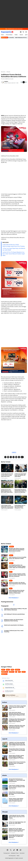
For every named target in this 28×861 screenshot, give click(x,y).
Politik (16, 34)
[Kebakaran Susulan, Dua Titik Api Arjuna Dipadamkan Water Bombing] (4, 583)
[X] (11, 457)
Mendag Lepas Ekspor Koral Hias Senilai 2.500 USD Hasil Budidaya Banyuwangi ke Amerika (16, 550)
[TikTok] (14, 850)
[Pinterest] (16, 457)
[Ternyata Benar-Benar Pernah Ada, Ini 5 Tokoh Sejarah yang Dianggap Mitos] (5, 751)
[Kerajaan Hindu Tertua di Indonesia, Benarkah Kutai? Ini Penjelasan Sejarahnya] (5, 764)
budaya (11, 563)
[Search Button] (23, 32)
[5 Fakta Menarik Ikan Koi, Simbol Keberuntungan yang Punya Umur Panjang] (7, 468)
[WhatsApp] (19, 457)
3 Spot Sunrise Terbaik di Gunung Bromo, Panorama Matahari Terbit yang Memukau (17, 786)
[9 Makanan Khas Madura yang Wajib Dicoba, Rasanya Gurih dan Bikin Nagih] (5, 708)
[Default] (24, 82)
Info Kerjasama (12, 855)
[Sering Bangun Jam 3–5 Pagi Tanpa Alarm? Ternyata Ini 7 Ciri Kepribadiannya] (21, 500)
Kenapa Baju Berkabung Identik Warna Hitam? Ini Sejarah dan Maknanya (20, 491)
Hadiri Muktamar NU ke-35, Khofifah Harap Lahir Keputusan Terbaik (17, 558)
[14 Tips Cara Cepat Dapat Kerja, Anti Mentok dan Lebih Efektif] (21, 468)
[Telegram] (13, 457)
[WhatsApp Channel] (20, 850)
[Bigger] (26, 82)
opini (11, 588)
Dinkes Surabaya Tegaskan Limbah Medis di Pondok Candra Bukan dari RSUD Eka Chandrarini (17, 575)
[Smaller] (21, 82)
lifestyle (14, 452)
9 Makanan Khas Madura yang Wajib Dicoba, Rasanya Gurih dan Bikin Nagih (17, 707)
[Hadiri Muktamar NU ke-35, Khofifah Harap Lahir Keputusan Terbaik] (4, 557)
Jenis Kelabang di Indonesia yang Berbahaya (14, 614)
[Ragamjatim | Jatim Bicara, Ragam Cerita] (7, 32)
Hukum (21, 34)
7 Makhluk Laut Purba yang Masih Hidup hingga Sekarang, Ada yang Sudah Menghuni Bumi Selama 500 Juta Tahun (17, 744)
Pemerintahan (9, 34)
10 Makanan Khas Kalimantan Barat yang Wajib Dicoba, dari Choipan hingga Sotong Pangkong (17, 720)
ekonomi (11, 546)
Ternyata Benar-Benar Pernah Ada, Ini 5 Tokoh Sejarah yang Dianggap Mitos (17, 750)
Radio (18, 855)
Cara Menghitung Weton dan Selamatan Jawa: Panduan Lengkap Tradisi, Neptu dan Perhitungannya (17, 566)
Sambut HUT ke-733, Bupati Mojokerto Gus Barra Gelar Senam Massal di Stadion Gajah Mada (14, 253)
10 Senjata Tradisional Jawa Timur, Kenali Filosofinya (13, 631)
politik (11, 555)
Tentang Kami (6, 853)
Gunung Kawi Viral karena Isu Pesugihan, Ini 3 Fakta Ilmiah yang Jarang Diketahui (17, 780)
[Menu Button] (26, 32)
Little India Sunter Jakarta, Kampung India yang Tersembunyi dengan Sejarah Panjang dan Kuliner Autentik (17, 714)
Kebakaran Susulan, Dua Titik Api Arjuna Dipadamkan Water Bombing (17, 583)
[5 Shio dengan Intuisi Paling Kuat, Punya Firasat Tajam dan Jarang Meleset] (7, 500)
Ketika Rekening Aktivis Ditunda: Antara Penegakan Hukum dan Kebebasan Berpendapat (16, 591)
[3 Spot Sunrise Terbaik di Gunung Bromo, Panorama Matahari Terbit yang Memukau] (5, 787)
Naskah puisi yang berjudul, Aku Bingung (13, 625)
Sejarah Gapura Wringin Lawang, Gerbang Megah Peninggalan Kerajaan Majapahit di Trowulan (16, 757)
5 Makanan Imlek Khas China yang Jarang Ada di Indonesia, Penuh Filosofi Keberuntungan (17, 727)
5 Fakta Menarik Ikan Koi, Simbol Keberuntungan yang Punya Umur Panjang (7, 475)
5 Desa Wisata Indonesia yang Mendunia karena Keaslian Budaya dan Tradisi (17, 793)
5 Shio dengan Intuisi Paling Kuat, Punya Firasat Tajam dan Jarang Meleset (7, 507)
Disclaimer (22, 853)
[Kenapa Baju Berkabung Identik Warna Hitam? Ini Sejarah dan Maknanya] (21, 484)
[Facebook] (8, 457)
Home (2, 34)
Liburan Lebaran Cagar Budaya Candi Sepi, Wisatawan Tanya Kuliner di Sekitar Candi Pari (16, 800)
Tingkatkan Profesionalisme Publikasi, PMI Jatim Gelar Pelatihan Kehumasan (15, 609)
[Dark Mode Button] (20, 32)
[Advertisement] (14, 14)
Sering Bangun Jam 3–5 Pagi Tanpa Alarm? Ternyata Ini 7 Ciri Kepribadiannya (20, 507)
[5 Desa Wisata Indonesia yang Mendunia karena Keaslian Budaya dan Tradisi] (5, 794)
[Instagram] (7, 850)
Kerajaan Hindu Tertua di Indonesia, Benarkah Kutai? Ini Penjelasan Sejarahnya (17, 763)
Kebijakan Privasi (15, 853)
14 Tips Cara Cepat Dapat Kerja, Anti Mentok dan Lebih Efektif (20, 475)
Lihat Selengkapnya (13, 597)
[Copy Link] (5, 457)
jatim (11, 571)
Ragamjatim (11, 858)
